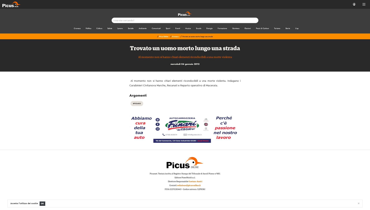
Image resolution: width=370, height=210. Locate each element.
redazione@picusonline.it (189, 185)
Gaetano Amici (195, 182)
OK (42, 203)
